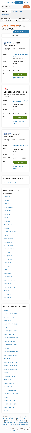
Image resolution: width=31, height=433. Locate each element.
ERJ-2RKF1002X (8, 386)
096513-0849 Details (21, 32)
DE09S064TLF (8, 273)
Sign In (28, 2)
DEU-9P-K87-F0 (8, 211)
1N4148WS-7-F (8, 359)
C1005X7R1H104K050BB (11, 313)
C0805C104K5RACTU (10, 345)
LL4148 (6, 411)
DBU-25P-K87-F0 (9, 249)
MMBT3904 (7, 320)
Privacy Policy (9, 421)
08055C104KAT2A (9, 383)
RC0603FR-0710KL (9, 376)
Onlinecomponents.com (15, 94)
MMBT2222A (8, 379)
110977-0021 (7, 297)
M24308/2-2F (8, 242)
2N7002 (6, 397)
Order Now (20, 74)
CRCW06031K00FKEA (10, 390)
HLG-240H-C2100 (9, 317)
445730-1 (6, 270)
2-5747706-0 (8, 235)
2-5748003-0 (8, 277)
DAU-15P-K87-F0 (9, 238)
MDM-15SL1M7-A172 (10, 182)
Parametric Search (22, 419)
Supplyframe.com (15, 431)
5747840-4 (7, 204)
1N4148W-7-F (8, 348)
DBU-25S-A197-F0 (9, 287)
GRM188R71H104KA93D (11, 338)
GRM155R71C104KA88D (11, 352)
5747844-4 (7, 200)
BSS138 (6, 372)
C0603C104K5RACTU (10, 355)
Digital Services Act (9, 422)
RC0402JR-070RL (9, 334)
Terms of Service (20, 421)
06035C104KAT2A (9, 400)
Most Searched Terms (9, 419)
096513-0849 (17, 101)
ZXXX (5, 327)
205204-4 (7, 214)
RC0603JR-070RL (9, 407)
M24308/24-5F (8, 245)
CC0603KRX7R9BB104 (10, 369)
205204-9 (7, 217)
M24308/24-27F (9, 207)
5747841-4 (7, 252)
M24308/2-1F (8, 221)
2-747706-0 (7, 294)
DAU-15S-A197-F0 (9, 280)
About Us (24, 417)
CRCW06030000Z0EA (10, 362)
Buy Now (20, 117)
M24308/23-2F (8, 224)
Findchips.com (2, 2)
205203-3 (7, 197)
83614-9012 (7, 263)
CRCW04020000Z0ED (10, 366)
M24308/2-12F (8, 291)
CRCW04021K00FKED (10, 341)
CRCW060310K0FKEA (10, 331)
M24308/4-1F (8, 228)
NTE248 (6, 310)
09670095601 (8, 284)
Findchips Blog (10, 2)
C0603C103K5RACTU (10, 404)
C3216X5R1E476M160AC (11, 324)
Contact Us (16, 417)
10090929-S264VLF (10, 231)
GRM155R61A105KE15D (11, 393)
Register (19, 2)
